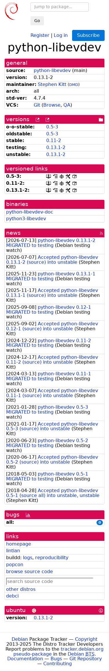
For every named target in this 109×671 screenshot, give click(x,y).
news (13, 232)
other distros (20, 589)
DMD (73, 84)
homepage (18, 544)
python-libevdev (52, 70)
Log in (61, 35)
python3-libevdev (26, 218)
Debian (20, 639)
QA (66, 105)
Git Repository (85, 658)
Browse (51, 105)
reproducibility (51, 557)
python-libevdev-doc (29, 212)
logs (27, 557)
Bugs (56, 658)
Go (37, 20)
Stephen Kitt (52, 84)
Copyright (86, 639)
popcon (14, 564)
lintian (13, 550)
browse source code (29, 571)
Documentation (25, 658)
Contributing (57, 663)
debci (12, 596)
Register (40, 35)
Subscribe (88, 35)
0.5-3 (52, 127)
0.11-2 (53, 140)
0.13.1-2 (55, 147)
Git (37, 105)
